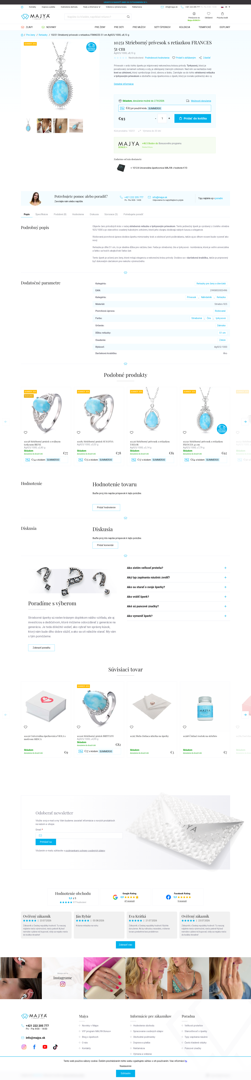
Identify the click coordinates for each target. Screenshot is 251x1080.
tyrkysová (221, 318)
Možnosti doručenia (201, 100)
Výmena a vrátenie (142, 1054)
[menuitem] (27, 27)
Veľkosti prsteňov (194, 1025)
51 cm (222, 332)
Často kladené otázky (196, 1042)
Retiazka (221, 297)
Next (245, 421)
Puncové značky (193, 1048)
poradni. (219, 198)
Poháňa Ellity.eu (147, 147)
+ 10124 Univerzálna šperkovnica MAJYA (159, 168)
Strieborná (196, 318)
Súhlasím (125, 1073)
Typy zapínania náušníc (196, 1037)
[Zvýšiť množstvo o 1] (169, 118)
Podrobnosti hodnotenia (157, 57)
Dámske (221, 325)
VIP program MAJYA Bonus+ (96, 1031)
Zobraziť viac (125, 944)
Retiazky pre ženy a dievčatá (211, 283)
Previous (5, 421)
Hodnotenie (78, 214)
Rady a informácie (90, 7)
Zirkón (222, 340)
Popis (27, 214)
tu (186, 1061)
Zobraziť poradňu (41, 647)
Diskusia (94, 214)
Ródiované (220, 311)
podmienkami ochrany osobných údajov (85, 850)
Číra (209, 318)
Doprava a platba (48, 7)
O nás (85, 1042)
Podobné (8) (60, 214)
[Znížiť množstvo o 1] (156, 118)
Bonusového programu (170, 143)
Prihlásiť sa (46, 842)
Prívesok (191, 297)
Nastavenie (125, 1066)
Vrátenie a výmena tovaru (116, 7)
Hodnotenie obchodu (69, 7)
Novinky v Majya (90, 1025)
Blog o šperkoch (90, 1037)
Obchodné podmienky (144, 1037)
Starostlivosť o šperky (196, 1031)
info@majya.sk (160, 197)
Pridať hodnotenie (106, 507)
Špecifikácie (41, 214)
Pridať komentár (105, 545)
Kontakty (32, 7)
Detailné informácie (124, 84)
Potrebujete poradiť (133, 214)
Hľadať (128, 17)
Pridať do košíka (195, 118)
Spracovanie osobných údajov (148, 1031)
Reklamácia (137, 7)
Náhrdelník (206, 297)
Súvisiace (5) (111, 214)
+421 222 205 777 (133, 197)
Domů (22, 7)
